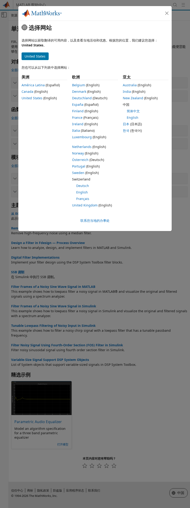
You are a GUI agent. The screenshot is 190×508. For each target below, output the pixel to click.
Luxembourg (82, 137)
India (127, 91)
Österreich (80, 160)
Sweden (78, 172)
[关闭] (167, 13)
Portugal (78, 166)
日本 (126, 124)
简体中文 (133, 111)
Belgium (78, 85)
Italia (76, 130)
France (77, 117)
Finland (78, 111)
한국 (126, 130)
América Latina (33, 85)
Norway (78, 153)
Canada (27, 91)
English (82, 192)
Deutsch (82, 185)
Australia (130, 85)
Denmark (79, 91)
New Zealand (133, 98)
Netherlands (82, 147)
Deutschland (82, 98)
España (77, 104)
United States (32, 98)
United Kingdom (85, 205)
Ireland (77, 124)
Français (82, 198)
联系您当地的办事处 (95, 220)
